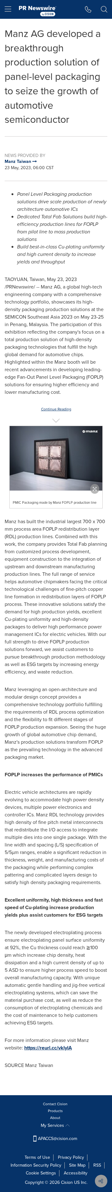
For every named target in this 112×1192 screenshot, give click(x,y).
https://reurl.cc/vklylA (48, 1047)
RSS (97, 1165)
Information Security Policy (36, 1165)
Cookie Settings (41, 1173)
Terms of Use (37, 1157)
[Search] (104, 9)
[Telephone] (88, 9)
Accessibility (75, 1173)
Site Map (77, 1165)
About (55, 1118)
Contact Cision (55, 1104)
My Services (53, 1125)
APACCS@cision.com (57, 1138)
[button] (56, 458)
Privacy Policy (71, 1157)
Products (55, 1111)
